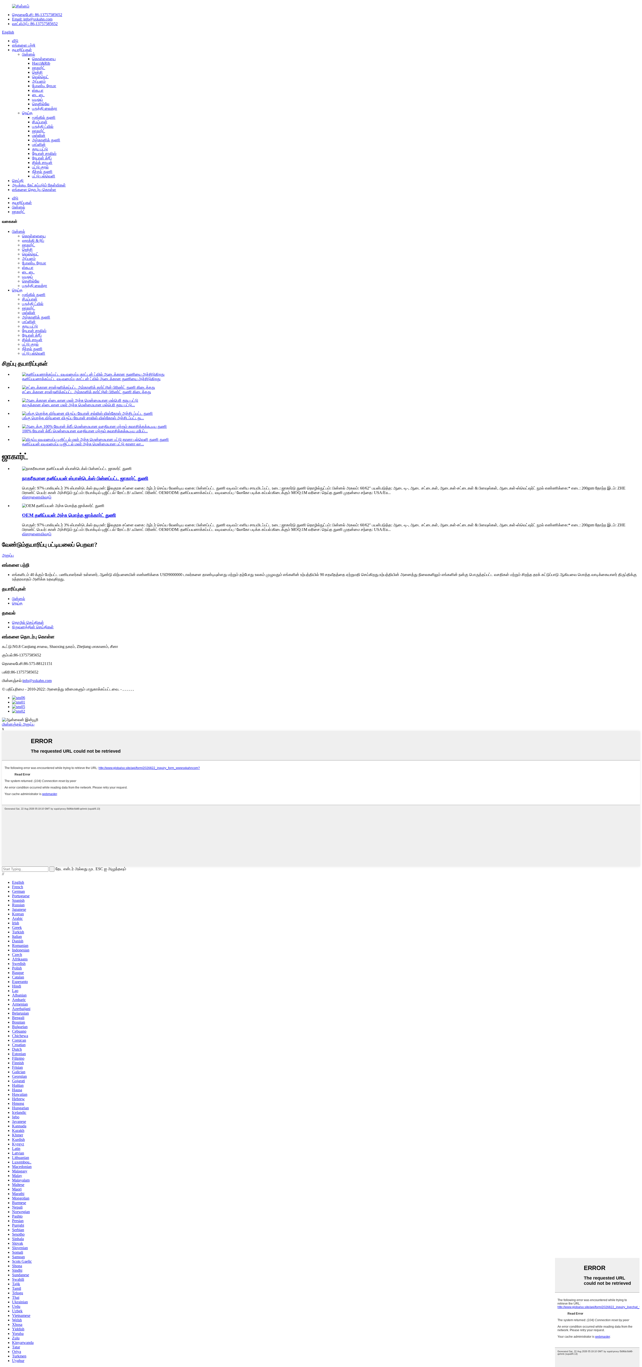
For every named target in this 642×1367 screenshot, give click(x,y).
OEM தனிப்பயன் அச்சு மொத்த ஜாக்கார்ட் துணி (69, 515)
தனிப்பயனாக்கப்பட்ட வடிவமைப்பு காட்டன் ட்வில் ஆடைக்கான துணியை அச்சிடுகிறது (91, 379)
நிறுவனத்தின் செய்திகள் (33, 627)
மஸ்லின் (38, 135)
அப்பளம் (39, 81)
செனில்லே (40, 104)
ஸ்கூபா (37, 90)
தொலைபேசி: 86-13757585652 (37, 15)
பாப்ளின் (39, 144)
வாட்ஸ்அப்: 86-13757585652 (35, 24)
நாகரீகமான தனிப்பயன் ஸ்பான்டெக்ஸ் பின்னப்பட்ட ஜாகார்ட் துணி (85, 478)
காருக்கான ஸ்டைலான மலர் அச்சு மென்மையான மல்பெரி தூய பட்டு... (78, 405)
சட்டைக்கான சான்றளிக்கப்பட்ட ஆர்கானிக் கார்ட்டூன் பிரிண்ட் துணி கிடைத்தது (86, 392)
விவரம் (45, 497)
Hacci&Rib (41, 63)
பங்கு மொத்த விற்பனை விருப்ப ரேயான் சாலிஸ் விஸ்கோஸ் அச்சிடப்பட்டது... (83, 418)
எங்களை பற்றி (23, 45)
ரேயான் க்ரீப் (42, 158)
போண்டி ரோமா (44, 86)
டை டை (38, 95)
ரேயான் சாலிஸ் (44, 153)
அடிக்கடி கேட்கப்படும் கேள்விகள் (39, 185)
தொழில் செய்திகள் (28, 622)
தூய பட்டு (40, 149)
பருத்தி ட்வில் (42, 126)
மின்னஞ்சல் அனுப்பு (18, 724)
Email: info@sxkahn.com (32, 19)
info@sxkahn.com (37, 680)
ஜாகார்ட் (38, 68)
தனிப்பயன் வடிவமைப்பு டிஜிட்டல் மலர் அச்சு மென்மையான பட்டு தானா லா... (83, 444)
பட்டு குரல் (40, 167)
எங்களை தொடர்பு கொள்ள (34, 189)
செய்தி (18, 180)
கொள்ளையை (44, 59)
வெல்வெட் (40, 77)
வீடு (15, 41)
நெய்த (27, 113)
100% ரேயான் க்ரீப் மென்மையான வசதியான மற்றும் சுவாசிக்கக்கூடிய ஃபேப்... (85, 431)
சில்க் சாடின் (42, 162)
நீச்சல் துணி (42, 171)
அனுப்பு (8, 555)
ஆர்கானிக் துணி (46, 140)
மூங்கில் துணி (43, 117)
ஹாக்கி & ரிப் (33, 240)
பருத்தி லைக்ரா (44, 108)
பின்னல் (28, 54)
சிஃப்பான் (39, 122)
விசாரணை (31, 497)
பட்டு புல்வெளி (43, 176)
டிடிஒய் (37, 99)
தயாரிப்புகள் (22, 50)
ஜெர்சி (37, 72)
